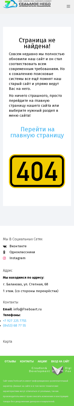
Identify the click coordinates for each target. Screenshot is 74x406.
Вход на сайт (60, 361)
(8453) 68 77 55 (14, 325)
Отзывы (10, 361)
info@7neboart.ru (27, 309)
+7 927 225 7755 (14, 321)
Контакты (27, 361)
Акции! (42, 361)
